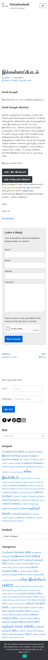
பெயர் (7, 388)
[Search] (43, 436)
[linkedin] (18, 420)
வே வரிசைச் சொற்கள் (16, 521)
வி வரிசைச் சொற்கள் (24, 517)
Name (8, 250)
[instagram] (23, 420)
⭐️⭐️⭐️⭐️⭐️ (8, 187)
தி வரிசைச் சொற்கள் (34, 486)
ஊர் (21, 459)
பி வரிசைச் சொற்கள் (35, 496)
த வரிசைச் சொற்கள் (18, 485)
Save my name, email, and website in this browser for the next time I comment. (23, 319)
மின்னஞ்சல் (7, 399)
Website (8, 271)
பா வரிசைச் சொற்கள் (20, 496)
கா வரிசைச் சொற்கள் (27, 571)
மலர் (40, 500)
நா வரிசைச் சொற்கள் (24, 492)
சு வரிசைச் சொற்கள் (28, 482)
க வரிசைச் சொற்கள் (31, 463)
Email (8, 260)
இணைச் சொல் (10, 455)
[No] (44, 650)
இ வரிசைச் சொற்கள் (10, 80)
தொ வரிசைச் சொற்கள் (37, 489)
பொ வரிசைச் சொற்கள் (27, 500)
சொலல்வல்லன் (8, 218)
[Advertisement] (24, 36)
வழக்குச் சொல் (25, 80)
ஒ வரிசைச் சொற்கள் (14, 463)
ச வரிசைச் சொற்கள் (26, 478)
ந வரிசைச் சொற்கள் (10, 492)
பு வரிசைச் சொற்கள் (18, 611)
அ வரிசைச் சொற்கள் (13, 451)
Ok (24, 656)
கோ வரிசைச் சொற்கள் (16, 472)
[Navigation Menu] (43, 5)
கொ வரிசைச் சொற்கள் (33, 575)
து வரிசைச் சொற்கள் (27, 597)
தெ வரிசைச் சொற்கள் (22, 489)
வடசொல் (23, 508)
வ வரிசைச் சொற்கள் (20, 513)
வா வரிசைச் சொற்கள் (27, 631)
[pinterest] (14, 420)
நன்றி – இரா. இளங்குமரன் (15, 172)
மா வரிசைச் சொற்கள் (28, 504)
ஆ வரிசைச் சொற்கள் (34, 452)
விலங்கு (12, 518)
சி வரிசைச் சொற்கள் (15, 482)
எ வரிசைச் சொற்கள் (30, 459)
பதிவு (28, 187)
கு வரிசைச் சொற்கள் (24, 466)
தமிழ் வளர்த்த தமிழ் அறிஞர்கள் (17, 179)
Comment (10, 282)
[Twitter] (9, 420)
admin (7, 78)
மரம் (37, 500)
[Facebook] (4, 420)
